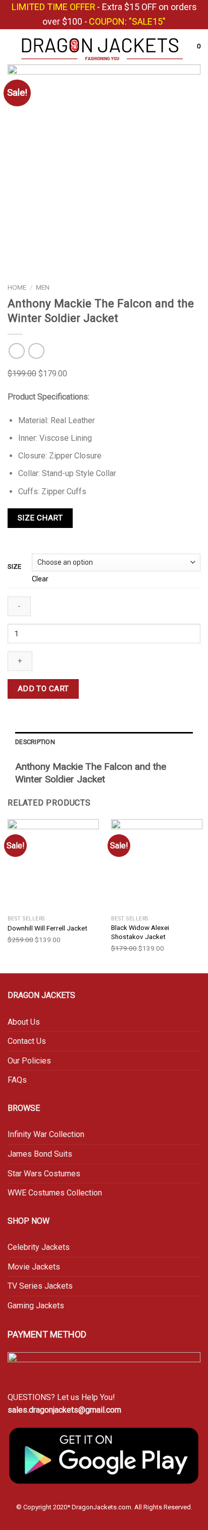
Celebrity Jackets (39, 1247)
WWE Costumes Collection (55, 1193)
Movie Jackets (34, 1267)
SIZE (14, 566)
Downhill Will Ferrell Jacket (47, 928)
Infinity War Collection (47, 1134)
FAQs (17, 1080)
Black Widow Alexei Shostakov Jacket (140, 932)
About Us (24, 1022)
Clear (40, 579)
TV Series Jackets (40, 1286)
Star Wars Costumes (44, 1173)
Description (35, 742)
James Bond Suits (40, 1154)
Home (17, 287)
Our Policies (29, 1061)
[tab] (104, 742)
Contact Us (27, 1041)
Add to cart (43, 688)
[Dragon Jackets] (102, 46)
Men (42, 287)
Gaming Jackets (36, 1305)
